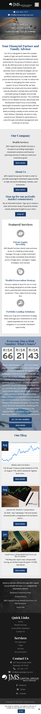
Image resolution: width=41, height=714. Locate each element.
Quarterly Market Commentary (20, 509)
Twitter (23, 689)
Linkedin (22, 693)
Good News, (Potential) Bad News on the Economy (20, 555)
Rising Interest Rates (20, 465)
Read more (20, 479)
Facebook (22, 685)
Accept (21, 711)
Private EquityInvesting (20, 243)
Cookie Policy (30, 708)
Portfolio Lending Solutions (20, 311)
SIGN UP (20, 214)
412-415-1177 (22, 12)
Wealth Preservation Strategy (20, 280)
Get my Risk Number (20, 419)
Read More (20, 163)
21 (5, 449)
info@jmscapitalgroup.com (22, 15)
